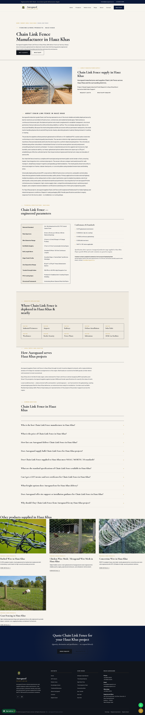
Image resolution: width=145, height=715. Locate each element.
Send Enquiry (64, 651)
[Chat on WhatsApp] (140, 705)
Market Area (87, 7)
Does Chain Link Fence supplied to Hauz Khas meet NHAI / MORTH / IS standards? (57, 459)
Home (71, 7)
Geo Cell (79, 694)
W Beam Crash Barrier (82, 675)
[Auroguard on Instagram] (21, 696)
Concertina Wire (81, 688)
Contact (108, 7)
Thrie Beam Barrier (82, 678)
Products (78, 7)
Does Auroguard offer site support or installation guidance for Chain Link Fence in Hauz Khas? (62, 494)
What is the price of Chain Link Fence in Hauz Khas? (44, 433)
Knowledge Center (55, 685)
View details (4, 567)
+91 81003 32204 (108, 679)
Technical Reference (56, 688)
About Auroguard (55, 691)
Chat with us (8, 711)
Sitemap (107, 712)
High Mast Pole (81, 682)
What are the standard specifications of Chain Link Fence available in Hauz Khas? (56, 468)
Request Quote (85, 92)
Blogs (95, 7)
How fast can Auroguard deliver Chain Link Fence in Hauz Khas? (49, 442)
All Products (54, 678)
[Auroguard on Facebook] (17, 696)
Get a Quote (23, 52)
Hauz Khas (33, 23)
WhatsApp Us (80, 651)
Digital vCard (54, 697)
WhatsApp (119, 7)
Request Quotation (116, 712)
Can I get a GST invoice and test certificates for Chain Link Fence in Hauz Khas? (55, 477)
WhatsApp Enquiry (104, 92)
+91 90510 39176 (120, 1)
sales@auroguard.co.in (109, 686)
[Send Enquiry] (140, 710)
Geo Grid (79, 697)
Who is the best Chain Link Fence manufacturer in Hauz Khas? (48, 425)
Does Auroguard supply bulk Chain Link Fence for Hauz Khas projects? (52, 451)
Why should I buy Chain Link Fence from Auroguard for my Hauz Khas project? (55, 502)
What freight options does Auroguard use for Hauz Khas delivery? (49, 485)
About (101, 7)
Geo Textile (80, 691)
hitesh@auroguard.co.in (107, 1)
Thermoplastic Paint (82, 685)
